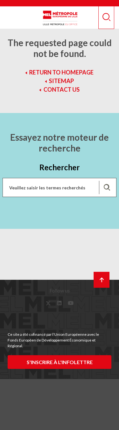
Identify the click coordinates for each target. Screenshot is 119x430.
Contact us (61, 89)
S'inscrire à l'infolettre (60, 362)
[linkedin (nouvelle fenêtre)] (59, 303)
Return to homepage (61, 72)
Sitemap (61, 80)
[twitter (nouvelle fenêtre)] (48, 303)
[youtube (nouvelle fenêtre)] (71, 303)
